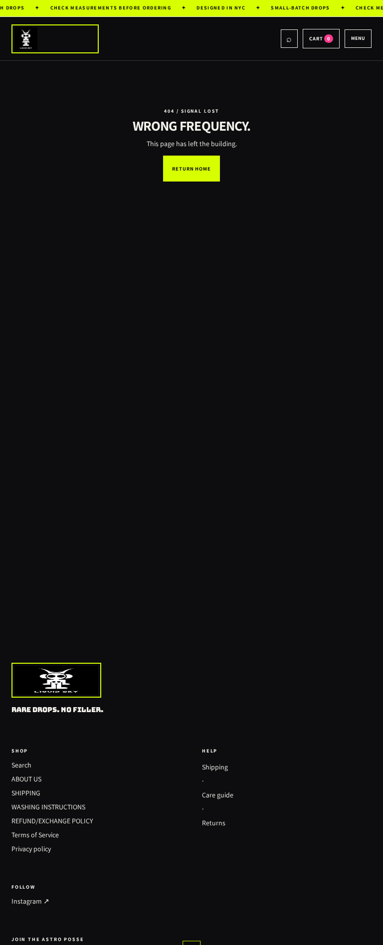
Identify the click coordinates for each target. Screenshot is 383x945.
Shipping (215, 766)
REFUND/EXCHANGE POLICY (52, 820)
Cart (319, 38)
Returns (213, 822)
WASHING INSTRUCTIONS (48, 806)
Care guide (217, 794)
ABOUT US (26, 778)
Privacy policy (31, 848)
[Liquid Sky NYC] (146, 38)
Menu (358, 38)
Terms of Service (35, 834)
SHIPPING (25, 792)
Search (21, 764)
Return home (191, 168)
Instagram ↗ (30, 901)
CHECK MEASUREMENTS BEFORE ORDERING (109, 7)
